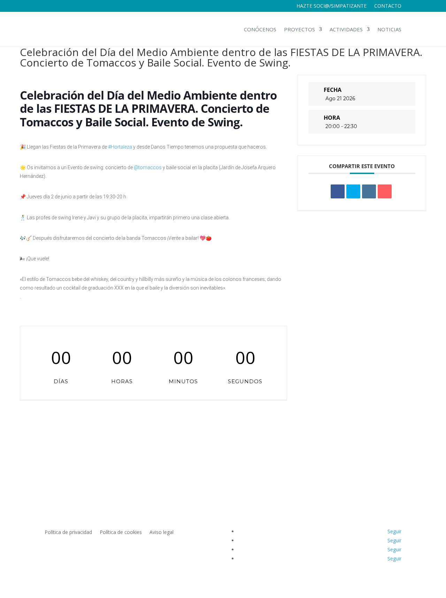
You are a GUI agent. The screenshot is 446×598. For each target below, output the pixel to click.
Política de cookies (121, 532)
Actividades (346, 29)
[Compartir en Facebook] (338, 191)
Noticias (389, 29)
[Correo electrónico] (385, 191)
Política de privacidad (68, 532)
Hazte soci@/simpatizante (332, 6)
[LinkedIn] (369, 191)
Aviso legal (161, 532)
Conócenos (260, 29)
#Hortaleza (120, 147)
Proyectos (299, 29)
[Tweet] (353, 191)
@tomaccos (148, 167)
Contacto (387, 6)
